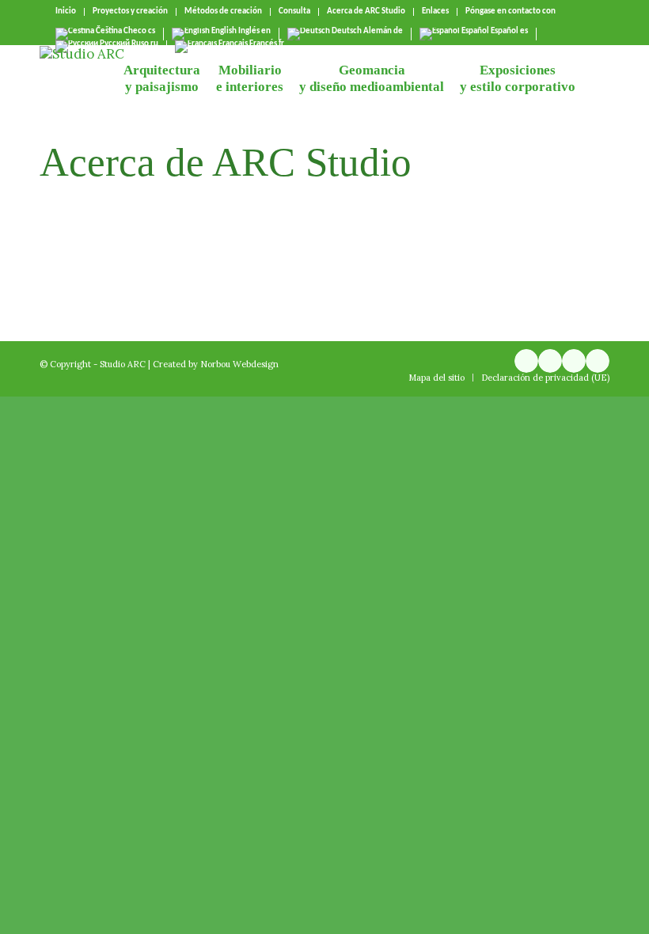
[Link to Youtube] (550, 361)
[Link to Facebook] (574, 361)
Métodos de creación (223, 11)
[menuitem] (66, 12)
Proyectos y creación (130, 11)
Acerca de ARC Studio (366, 11)
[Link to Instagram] (526, 361)
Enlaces (435, 11)
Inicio (65, 11)
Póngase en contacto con (510, 11)
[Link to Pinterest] (597, 361)
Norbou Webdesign (239, 364)
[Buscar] (596, 81)
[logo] (82, 81)
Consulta (294, 11)
